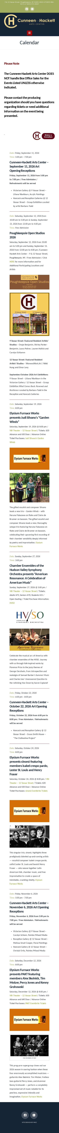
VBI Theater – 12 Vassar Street (23, 431)
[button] (29, 32)
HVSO (12, 603)
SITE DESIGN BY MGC (29, 1122)
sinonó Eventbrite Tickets (36, 791)
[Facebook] (27, 9)
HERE (12, 262)
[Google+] (32, 9)
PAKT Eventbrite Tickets (35, 1003)
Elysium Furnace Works (31, 1097)
